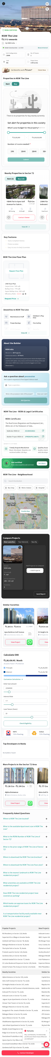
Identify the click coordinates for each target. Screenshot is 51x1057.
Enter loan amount (10, 684)
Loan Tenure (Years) (10, 709)
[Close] (47, 1031)
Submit (26, 159)
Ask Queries (25, 400)
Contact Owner (24, 217)
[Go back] (3, 3)
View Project (15, 642)
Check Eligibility (25, 723)
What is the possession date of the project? (19, 394)
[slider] (8, 132)
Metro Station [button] (26, 488)
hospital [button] (41, 488)
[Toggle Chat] (46, 1044)
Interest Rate (8, 696)
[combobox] (27, 481)
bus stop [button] (11, 488)
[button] (17, 294)
